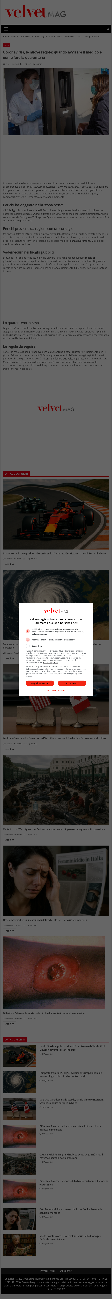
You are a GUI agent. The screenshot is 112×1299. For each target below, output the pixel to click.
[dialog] (56, 649)
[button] (56, 646)
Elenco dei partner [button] (50, 662)
